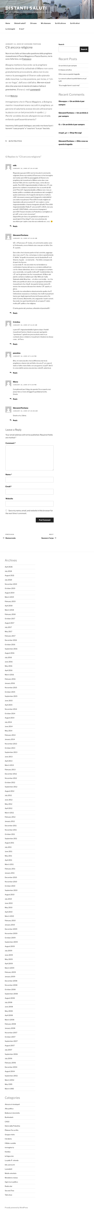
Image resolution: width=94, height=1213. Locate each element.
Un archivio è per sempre (68, 66)
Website (9, 499)
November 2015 (11, 687)
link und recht (10, 1165)
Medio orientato (10, 1173)
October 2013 (10, 748)
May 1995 (8, 1084)
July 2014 (8, 722)
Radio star (8, 1186)
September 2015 (11, 696)
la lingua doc (9, 1156)
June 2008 (9, 1007)
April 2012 (8, 808)
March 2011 (9, 864)
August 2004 (10, 1071)
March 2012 (9, 813)
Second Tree (9, 1191)
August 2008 (10, 998)
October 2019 (10, 588)
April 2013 (8, 761)
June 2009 (9, 955)
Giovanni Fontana (32, 44)
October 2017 (10, 619)
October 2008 (10, 989)
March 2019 (9, 597)
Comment (11, 443)
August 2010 (9, 895)
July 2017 (8, 627)
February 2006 (10, 1063)
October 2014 (10, 713)
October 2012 (10, 782)
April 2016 (8, 670)
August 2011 (9, 843)
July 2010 (8, 899)
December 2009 (11, 929)
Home (8, 23)
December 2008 (11, 981)
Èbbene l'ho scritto (11, 1130)
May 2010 (8, 907)
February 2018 (10, 614)
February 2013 (10, 769)
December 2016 (11, 640)
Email (9, 486)
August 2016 (9, 653)
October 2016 (10, 644)
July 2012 (8, 795)
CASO (7, 1122)
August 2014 (9, 718)
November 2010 (11, 882)
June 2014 (8, 726)
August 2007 (10, 1045)
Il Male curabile (10, 1143)
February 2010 (10, 920)
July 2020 (8, 580)
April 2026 (8, 567)
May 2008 (9, 1011)
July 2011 (8, 847)
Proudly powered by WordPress (16, 1208)
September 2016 (11, 649)
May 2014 (8, 731)
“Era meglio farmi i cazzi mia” (69, 85)
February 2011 (10, 869)
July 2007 (8, 1050)
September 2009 (11, 942)
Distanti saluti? (20, 23)
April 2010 (8, 912)
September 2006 (11, 1054)
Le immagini (10, 29)
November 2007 (11, 1033)
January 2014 (10, 739)
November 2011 (11, 830)
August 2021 (9, 575)
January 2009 (10, 977)
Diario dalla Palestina (12, 1126)
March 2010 (9, 916)
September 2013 (11, 752)
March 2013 (9, 765)
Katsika (7, 1152)
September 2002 (11, 1076)
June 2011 (8, 851)
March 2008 (9, 1020)
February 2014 (10, 735)
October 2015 (10, 692)
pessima (16, 353)
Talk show (8, 1195)
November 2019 (11, 584)
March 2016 (9, 675)
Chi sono (33, 23)
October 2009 (10, 938)
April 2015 (8, 705)
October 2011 (10, 834)
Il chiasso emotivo (65, 70)
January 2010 (10, 925)
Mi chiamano (46, 23)
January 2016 (10, 683)
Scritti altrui (75, 23)
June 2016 (8, 662)
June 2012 (8, 800)
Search (61, 44)
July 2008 (8, 1002)
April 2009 (9, 963)
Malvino (14, 96)
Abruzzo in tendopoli (12, 1104)
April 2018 (8, 606)
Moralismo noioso (11, 1178)
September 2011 (11, 838)
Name (9, 474)
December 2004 (11, 1067)
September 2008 (11, 994)
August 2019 (9, 593)
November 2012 (11, 778)
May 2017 (8, 631)
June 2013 (8, 757)
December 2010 (11, 877)
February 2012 (10, 817)
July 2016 (8, 657)
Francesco (26, 59)
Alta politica (15, 141)
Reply (15, 226)
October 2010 (10, 886)
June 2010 (9, 903)
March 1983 (9, 1089)
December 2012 (11, 774)
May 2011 (8, 856)
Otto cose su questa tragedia (69, 74)
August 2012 (9, 791)
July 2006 (8, 1058)
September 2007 (11, 1041)
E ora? (21, 29)
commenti (35, 89)
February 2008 (10, 1024)
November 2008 (11, 985)
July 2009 (8, 951)
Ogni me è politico (11, 1182)
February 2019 (10, 601)
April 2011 (8, 860)
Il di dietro (8, 1139)
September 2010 (11, 890)
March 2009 (9, 968)
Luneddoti (8, 1169)
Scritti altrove (60, 23)
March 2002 (9, 1080)
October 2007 (10, 1037)
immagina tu (9, 1147)
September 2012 (11, 787)
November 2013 (11, 744)
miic (15, 165)
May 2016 (8, 666)
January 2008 (10, 1028)
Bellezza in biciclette (12, 1113)
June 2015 (8, 701)
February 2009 (10, 972)
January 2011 (10, 873)
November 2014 (11, 709)
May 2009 (9, 959)
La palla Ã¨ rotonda (11, 1160)
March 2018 (9, 610)
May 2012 (8, 804)
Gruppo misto (10, 1135)
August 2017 (9, 623)
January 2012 (10, 821)
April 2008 (9, 1015)
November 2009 (11, 933)
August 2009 (10, 946)
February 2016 (10, 679)
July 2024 (8, 571)
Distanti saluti (26, 8)
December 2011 (11, 826)
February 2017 (10, 636)
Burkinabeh (9, 1117)
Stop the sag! (76, 133)
